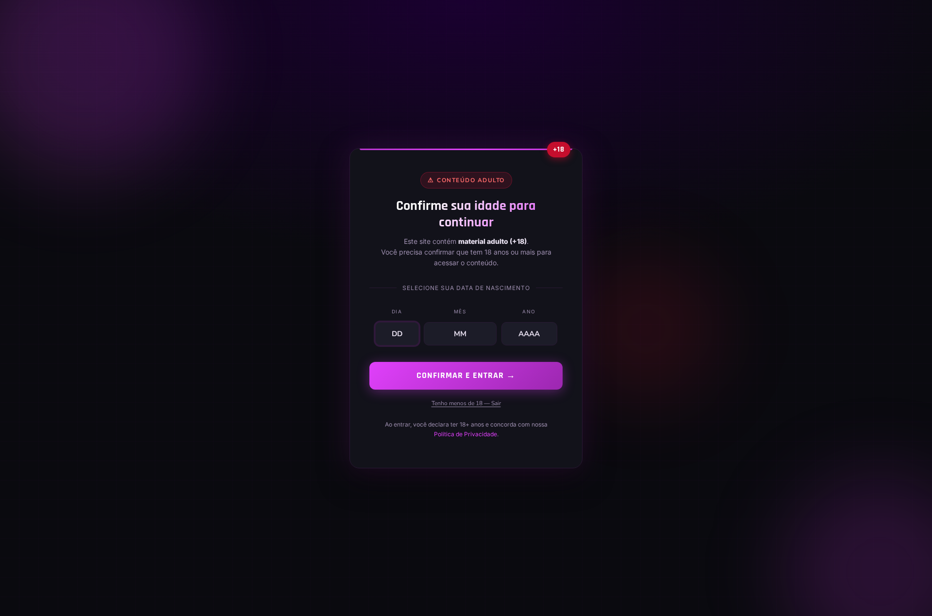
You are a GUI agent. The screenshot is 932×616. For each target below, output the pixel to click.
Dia (397, 311)
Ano (529, 311)
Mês (460, 311)
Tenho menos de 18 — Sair (466, 403)
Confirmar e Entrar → (466, 375)
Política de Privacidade (465, 434)
